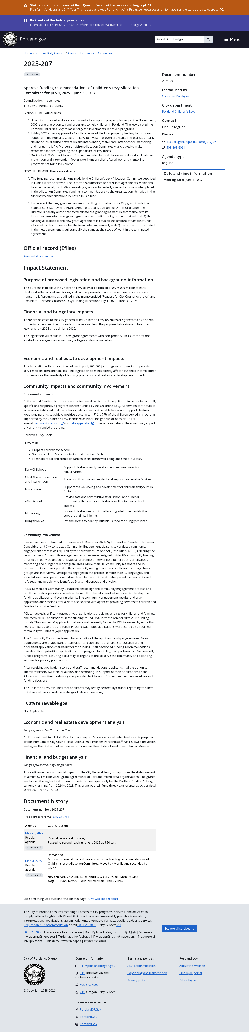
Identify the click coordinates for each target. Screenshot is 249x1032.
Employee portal (190, 973)
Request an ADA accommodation (46, 925)
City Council (61, 817)
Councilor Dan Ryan (175, 96)
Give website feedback (103, 899)
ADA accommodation (141, 966)
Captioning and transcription (147, 973)
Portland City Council (50, 53)
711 (118, 925)
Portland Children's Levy (178, 111)
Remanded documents (39, 256)
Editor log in (187, 980)
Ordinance (105, 53)
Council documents (81, 53)
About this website (192, 966)
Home (28, 53)
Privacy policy (136, 980)
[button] (232, 39)
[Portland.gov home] (24, 39)
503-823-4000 (86, 925)
